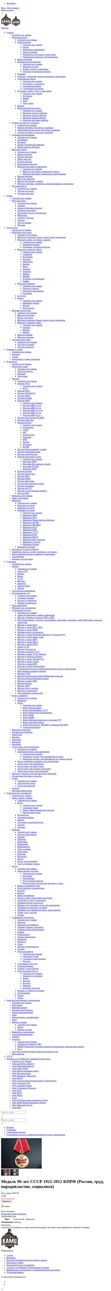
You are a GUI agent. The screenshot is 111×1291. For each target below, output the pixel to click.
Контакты (11, 3)
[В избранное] (2, 1204)
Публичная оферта (15, 1272)
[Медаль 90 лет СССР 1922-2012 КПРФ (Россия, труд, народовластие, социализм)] (5, 1175)
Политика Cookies (14, 1262)
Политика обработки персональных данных (26, 1260)
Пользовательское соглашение (20, 1265)
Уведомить (6, 1201)
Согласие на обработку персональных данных (27, 1267)
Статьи (9, 1255)
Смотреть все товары (21, 35)
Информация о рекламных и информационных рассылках (33, 1270)
